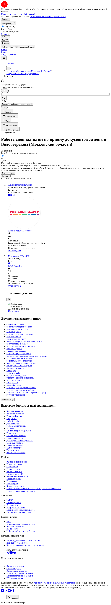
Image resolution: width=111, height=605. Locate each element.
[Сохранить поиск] (3, 98)
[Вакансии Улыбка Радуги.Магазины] (58, 213)
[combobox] (13, 84)
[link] (5, 43)
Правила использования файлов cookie (48, 16)
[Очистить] (5, 90)
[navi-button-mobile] (3, 58)
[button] (4, 49)
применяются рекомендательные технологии (55, 583)
